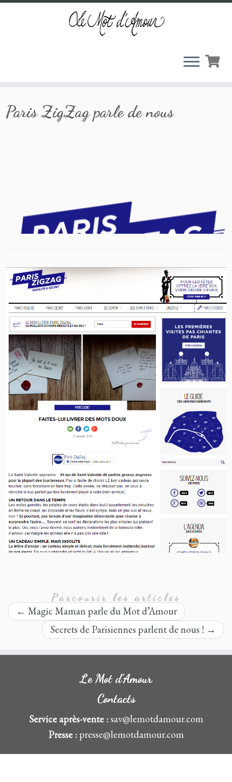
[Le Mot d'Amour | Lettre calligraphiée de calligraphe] (116, 22)
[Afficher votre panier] (213, 59)
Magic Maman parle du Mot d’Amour (96, 611)
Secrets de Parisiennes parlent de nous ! (133, 629)
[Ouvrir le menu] (191, 62)
